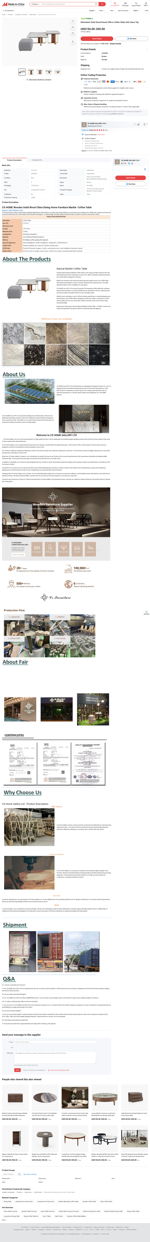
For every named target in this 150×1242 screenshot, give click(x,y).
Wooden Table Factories (29, 1211)
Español (34, 1229)
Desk (3, 1182)
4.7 (122, 163)
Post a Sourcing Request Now (58, 1070)
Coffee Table (32, 14)
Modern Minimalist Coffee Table (47, 14)
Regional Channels (99, 1227)
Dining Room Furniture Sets (24, 1201)
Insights (126, 1227)
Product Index (110, 1227)
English (27, 1229)
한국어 (91, 1229)
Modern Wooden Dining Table (113, 1211)
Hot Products (25, 1227)
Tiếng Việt (121, 1229)
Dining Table (7, 1201)
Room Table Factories (48, 1211)
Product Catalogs (31, 1174)
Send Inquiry (97, 39)
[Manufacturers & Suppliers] (13, 4)
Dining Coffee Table (133, 1211)
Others (41, 1182)
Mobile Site (119, 1227)
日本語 (97, 1229)
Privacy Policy (105, 1234)
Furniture (10, 14)
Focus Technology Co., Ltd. (61, 1234)
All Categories (9, 10)
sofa (113, 1178)
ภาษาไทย (108, 1229)
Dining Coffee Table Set (31, 1216)
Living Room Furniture (21, 14)
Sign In (84, 150)
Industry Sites (88, 1227)
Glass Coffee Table (106, 1201)
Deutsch (71, 1229)
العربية (86, 1229)
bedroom (78, 1178)
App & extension (123, 10)
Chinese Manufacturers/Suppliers (51, 1227)
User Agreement (86, 1234)
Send (17, 1070)
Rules (146, 10)
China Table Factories (10, 1211)
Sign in (146, 5)
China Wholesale (66, 1227)
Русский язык (57, 1229)
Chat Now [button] (132, 39)
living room (42, 1178)
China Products (35, 1227)
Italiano (65, 1229)
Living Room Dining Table (11, 1216)
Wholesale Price (77, 1227)
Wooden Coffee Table (89, 1201)
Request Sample (115, 44)
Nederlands (79, 1229)
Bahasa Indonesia (132, 1229)
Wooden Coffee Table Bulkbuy (76, 1216)
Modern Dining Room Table (91, 1211)
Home (3, 14)
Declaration (96, 1234)
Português (41, 1229)
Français (48, 1229)
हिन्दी (102, 1229)
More (4, 1220)
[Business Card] (145, 169)
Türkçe (115, 1229)
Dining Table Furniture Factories (69, 1211)
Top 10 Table (47, 1216)
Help (111, 10)
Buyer (101, 10)
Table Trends (59, 1216)
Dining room (6, 1178)
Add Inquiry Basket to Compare (40, 79)
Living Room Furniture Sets (45, 1201)
